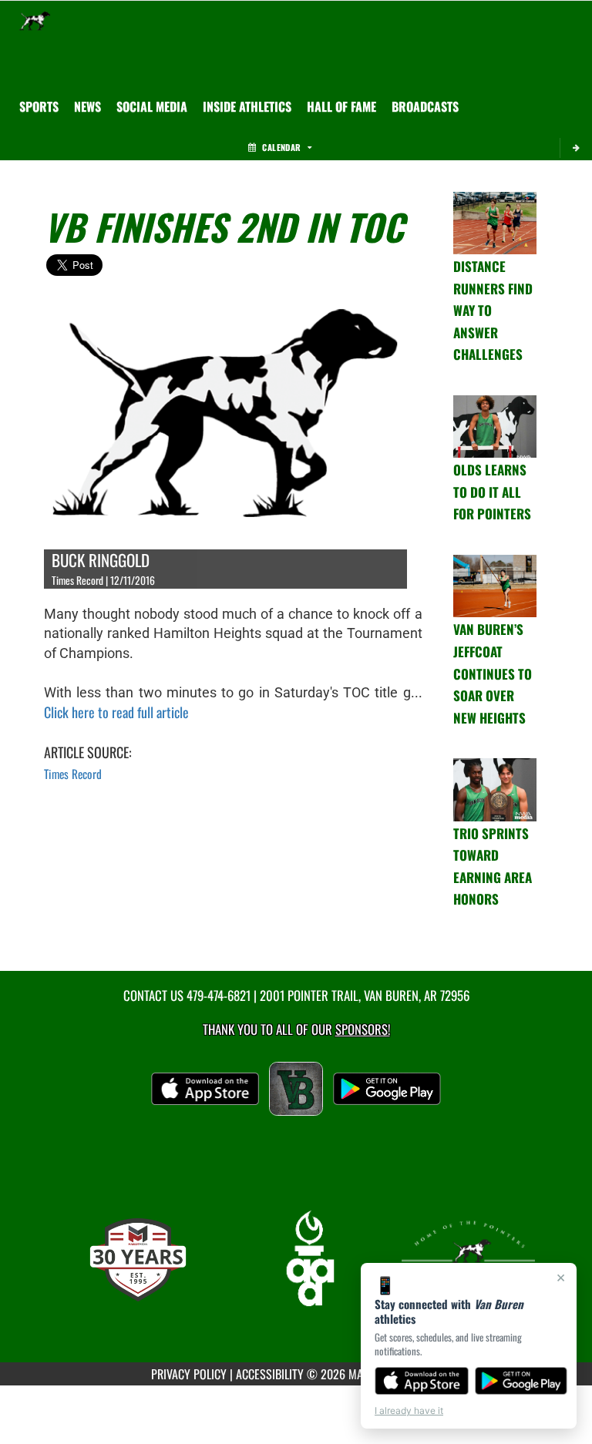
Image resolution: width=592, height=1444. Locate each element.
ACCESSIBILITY (270, 1374)
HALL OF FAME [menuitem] (341, 106)
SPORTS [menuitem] (39, 106)
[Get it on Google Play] (521, 1381)
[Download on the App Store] (422, 1381)
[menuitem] (87, 106)
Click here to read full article (116, 712)
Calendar (281, 147)
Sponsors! (362, 1029)
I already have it (409, 1410)
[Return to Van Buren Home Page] (35, 20)
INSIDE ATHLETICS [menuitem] (247, 106)
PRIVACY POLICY (189, 1374)
